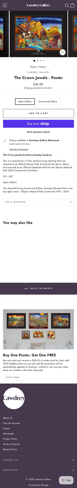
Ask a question (15, 202)
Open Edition (25, 101)
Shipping (28, 88)
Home (33, 67)
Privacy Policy (10, 439)
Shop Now (13, 377)
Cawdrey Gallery (38, 72)
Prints (42, 67)
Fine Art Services (11, 423)
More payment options (38, 131)
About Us (7, 418)
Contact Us (10, 460)
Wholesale (8, 433)
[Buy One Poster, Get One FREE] (38, 329)
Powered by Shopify (38, 485)
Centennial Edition (47, 101)
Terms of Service (11, 444)
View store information (18, 149)
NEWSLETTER (10, 470)
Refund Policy (10, 449)
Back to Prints (41, 288)
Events (6, 428)
